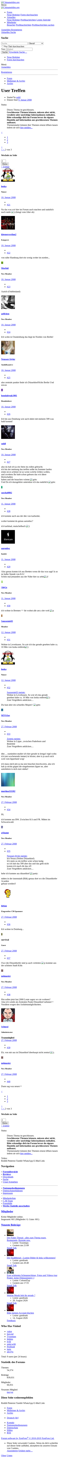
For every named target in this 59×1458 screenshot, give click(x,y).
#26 (8, 414)
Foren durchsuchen (29, 15)
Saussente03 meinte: (16, 692)
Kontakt (10, 1422)
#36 (8, 924)
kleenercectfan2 (8, 234)
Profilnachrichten (28, 20)
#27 (8, 462)
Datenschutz (12, 1427)
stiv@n (10, 1352)
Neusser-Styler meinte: (17, 856)
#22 (8, 253)
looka (3, 186)
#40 (8, 1081)
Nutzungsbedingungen (14, 1188)
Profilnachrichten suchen (43, 25)
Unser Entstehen (10, 1182)
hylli (9, 1341)
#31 (8, 639)
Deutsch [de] (12, 1418)
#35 (8, 851)
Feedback (11, 1320)
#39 (8, 1047)
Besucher (11, 25)
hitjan (4, 906)
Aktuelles (11, 17)
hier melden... (26, 127)
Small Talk (12, 1248)
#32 (8, 687)
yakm (9, 1331)
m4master (6, 976)
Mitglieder (11, 22)
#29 (8, 567)
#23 (8, 287)
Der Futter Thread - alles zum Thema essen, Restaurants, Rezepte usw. (26, 1239)
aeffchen (5, 314)
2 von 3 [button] (8, 149)
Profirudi (11, 1346)
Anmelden (6, 67)
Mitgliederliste (9, 1198)
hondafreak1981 (9, 395)
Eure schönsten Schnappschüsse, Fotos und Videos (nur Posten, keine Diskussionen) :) (32, 1276)
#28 (8, 511)
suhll (18, 97)
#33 (8, 734)
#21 (8, 205)
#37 (8, 958)
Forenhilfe (7, 1203)
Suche (5, 1179)
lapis (9, 1349)
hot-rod (10, 1334)
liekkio (10, 1339)
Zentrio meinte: (14, 739)
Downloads (8, 1177)
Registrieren (6, 72)
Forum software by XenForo (27, 1438)
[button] (3, 5)
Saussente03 (7, 621)
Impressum (8, 1193)
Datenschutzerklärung (13, 1190)
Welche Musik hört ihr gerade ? (21, 1295)
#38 (8, 994)
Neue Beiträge (13, 15)
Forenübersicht (10, 1171)
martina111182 (8, 791)
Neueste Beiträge (10, 1224)
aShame (5, 833)
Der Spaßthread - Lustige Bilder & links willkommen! (31, 1258)
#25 (8, 377)
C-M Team (8, 1201)
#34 (8, 809)
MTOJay (5, 715)
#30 (8, 606)
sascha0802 (6, 492)
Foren (9, 12)
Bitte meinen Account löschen (20, 1313)
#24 (8, 332)
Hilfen (10, 1430)
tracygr (10, 1392)
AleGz (4, 587)
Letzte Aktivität (43, 20)
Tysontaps (11, 1336)
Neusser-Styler (8, 359)
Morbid (5, 268)
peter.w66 (11, 1344)
